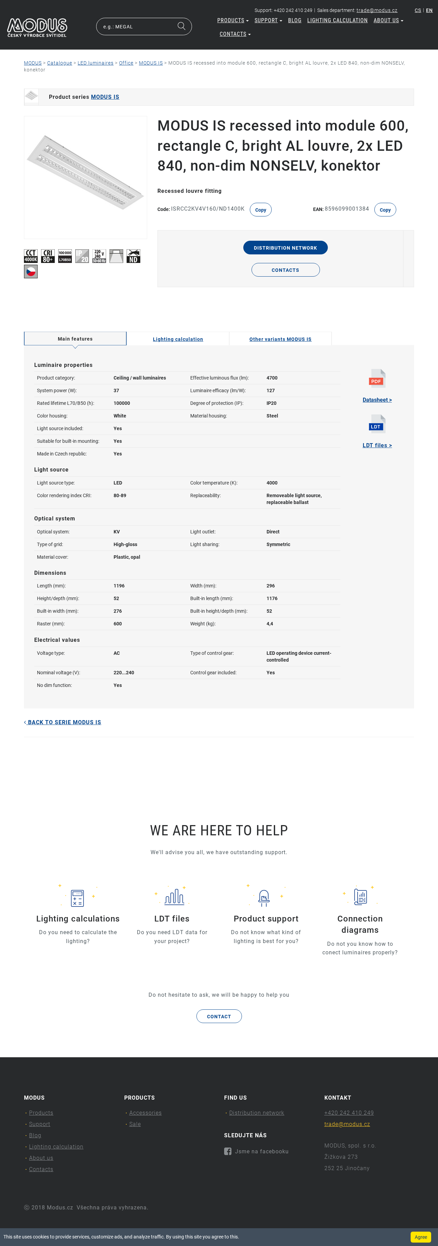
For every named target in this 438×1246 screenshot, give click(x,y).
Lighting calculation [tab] (178, 339)
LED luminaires (96, 63)
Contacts (233, 34)
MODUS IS (151, 63)
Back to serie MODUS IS (63, 722)
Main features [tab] (75, 339)
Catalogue (59, 63)
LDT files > (377, 445)
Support (266, 20)
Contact (219, 1016)
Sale (135, 1124)
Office (126, 63)
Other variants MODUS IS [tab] (280, 339)
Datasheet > (377, 400)
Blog (294, 20)
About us (386, 20)
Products (230, 20)
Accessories (145, 1113)
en (429, 10)
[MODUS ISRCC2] (85, 177)
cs (418, 10)
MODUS (33, 63)
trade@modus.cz (377, 10)
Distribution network (285, 248)
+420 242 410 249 (349, 1113)
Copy (260, 210)
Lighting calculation (337, 20)
